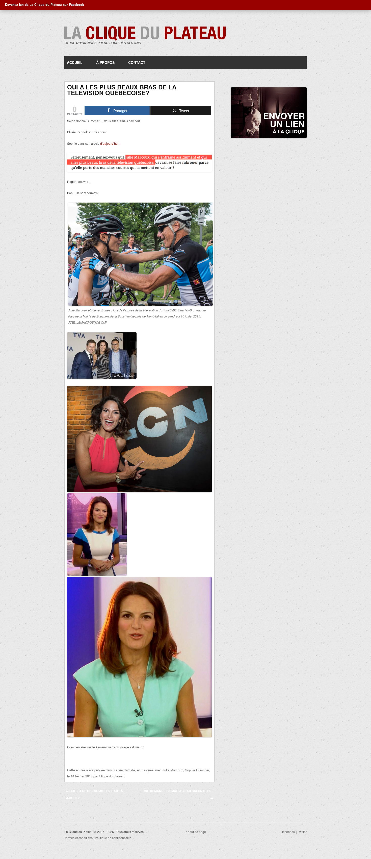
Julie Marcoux (173, 770)
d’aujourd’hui (109, 143)
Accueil (75, 62)
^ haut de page (196, 831)
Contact (136, 62)
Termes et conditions (78, 838)
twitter (303, 831)
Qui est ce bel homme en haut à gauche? (93, 794)
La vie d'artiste (124, 770)
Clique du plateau (111, 776)
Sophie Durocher (197, 770)
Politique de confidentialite (113, 838)
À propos (105, 62)
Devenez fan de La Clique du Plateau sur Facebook (44, 4)
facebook (288, 831)
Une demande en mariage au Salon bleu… (179, 794)
